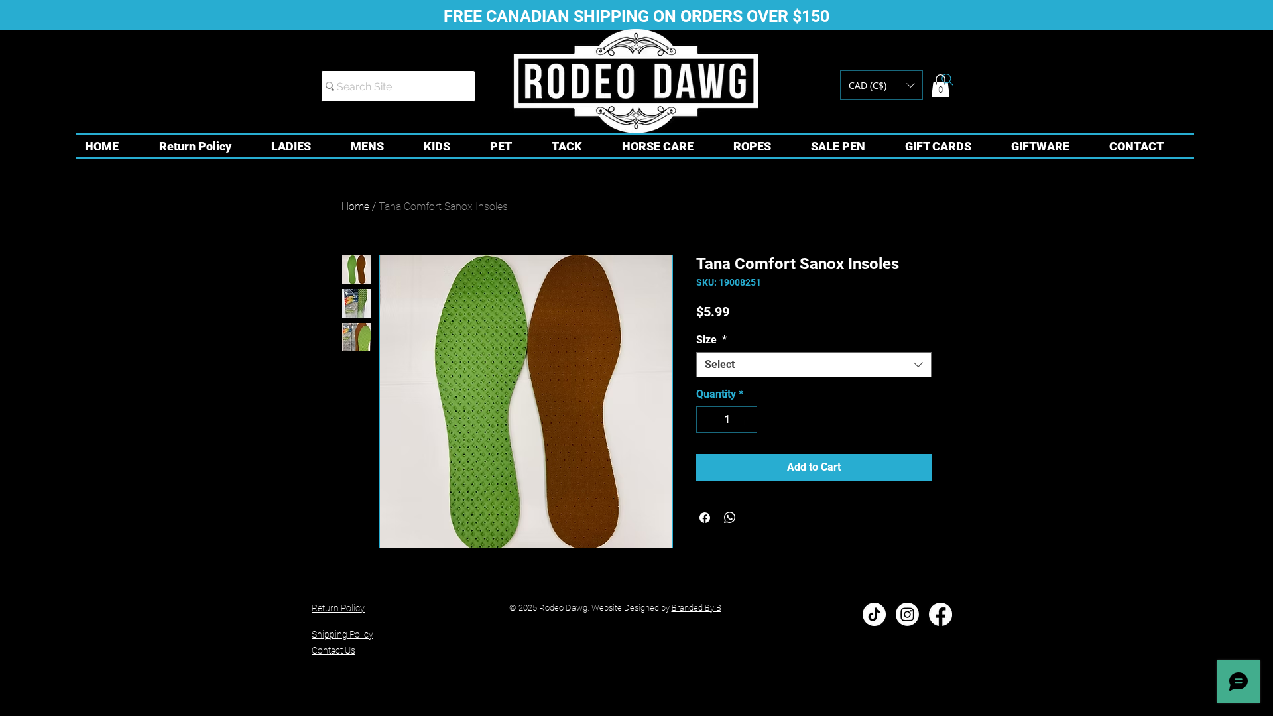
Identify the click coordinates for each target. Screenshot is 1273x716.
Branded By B (696, 608)
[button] (881, 85)
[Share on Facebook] (705, 518)
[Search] (947, 79)
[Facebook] (940, 614)
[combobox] (814, 364)
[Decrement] (707, 419)
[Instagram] (907, 614)
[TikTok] (874, 614)
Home (355, 206)
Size (711, 339)
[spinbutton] (727, 419)
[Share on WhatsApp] (730, 518)
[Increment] (746, 419)
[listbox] (881, 85)
